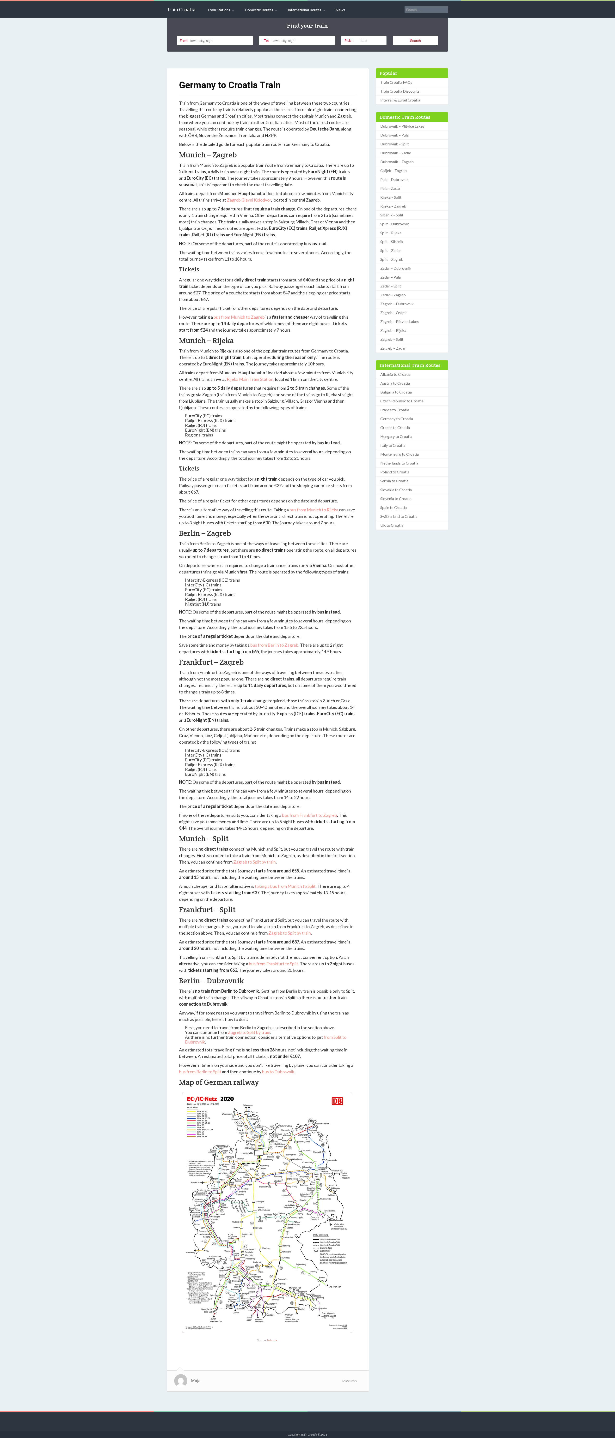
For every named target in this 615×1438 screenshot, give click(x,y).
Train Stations (218, 9)
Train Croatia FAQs (396, 82)
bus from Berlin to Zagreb (274, 645)
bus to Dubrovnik (278, 1071)
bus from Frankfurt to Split (273, 963)
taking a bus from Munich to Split (285, 886)
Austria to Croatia (395, 383)
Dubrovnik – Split (394, 144)
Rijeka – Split (390, 197)
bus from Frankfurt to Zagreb (309, 815)
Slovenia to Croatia (396, 498)
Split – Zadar (390, 250)
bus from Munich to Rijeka (313, 509)
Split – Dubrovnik (394, 223)
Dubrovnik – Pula (394, 135)
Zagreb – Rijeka (393, 330)
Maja (196, 1380)
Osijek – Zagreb (393, 170)
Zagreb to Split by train (254, 862)
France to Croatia (394, 409)
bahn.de (272, 1340)
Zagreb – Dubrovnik (397, 303)
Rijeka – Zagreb (393, 206)
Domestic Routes (259, 9)
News (340, 9)
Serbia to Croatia (394, 480)
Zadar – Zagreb (393, 294)
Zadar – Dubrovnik (395, 268)
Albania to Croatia (395, 374)
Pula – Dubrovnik (394, 179)
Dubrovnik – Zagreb (397, 161)
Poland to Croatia (394, 472)
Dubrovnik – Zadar (395, 152)
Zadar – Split (390, 286)
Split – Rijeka (390, 232)
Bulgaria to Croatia (396, 392)
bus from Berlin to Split (200, 1071)
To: (266, 40)
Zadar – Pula (390, 277)
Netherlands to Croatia (399, 463)
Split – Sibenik (391, 241)
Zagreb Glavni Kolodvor (249, 200)
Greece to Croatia (395, 427)
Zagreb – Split (391, 339)
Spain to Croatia (393, 507)
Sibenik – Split (391, 215)
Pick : (348, 40)
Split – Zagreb (391, 259)
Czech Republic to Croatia (402, 401)
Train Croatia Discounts (399, 91)
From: (184, 40)
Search (415, 40)
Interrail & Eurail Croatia (400, 100)
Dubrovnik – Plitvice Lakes (402, 126)
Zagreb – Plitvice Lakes (399, 321)
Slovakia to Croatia (396, 489)
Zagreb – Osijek (393, 312)
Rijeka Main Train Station (250, 379)
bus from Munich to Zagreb (239, 317)
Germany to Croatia (396, 418)
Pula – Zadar (390, 188)
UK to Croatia (391, 525)
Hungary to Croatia (396, 436)
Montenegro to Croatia (399, 454)
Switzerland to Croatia (398, 516)
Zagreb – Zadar (393, 348)
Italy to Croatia (392, 445)
